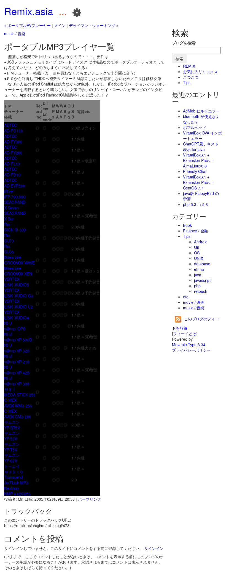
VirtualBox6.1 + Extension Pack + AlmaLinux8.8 (198, 160)
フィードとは (184, 333)
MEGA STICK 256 (20, 394)
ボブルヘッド (194, 127)
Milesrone (12, 257)
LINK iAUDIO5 (16, 284)
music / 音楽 (14, 33)
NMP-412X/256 (17, 493)
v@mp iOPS (14, 328)
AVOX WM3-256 (18, 405)
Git (196, 247)
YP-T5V (10, 449)
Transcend (13, 477)
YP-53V (10, 438)
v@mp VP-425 (16, 372)
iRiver (9, 191)
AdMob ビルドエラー (201, 111)
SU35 (9, 251)
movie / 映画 (194, 302)
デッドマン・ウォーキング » (94, 25)
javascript (202, 280)
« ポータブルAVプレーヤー (27, 25)
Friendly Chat (194, 171)
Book (187, 225)
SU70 (9, 240)
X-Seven (11, 207)
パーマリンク (89, 499)
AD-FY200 (13, 152)
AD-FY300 (13, 141)
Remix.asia (28, 11)
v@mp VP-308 (16, 383)
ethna (199, 269)
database (202, 263)
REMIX (189, 66)
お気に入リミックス (200, 71)
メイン (60, 25)
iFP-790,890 (14, 196)
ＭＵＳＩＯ (13, 471)
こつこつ (190, 77)
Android (201, 241)
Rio (7, 224)
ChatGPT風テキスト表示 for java (201, 146)
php (197, 285)
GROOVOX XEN (18, 273)
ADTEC (10, 125)
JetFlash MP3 (16, 482)
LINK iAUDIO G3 (18, 295)
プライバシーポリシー (191, 350)
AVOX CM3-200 (17, 416)
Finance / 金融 (195, 230)
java (197, 274)
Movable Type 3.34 (188, 344)
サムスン (12, 422)
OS (197, 252)
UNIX (198, 258)
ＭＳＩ (10, 389)
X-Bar (9, 218)
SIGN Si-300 (15, 229)
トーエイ (12, 466)
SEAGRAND (14, 202)
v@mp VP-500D (18, 339)
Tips (186, 82)
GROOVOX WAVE (19, 262)
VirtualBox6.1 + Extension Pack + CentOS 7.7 (198, 182)
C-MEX (10, 400)
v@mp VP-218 (16, 361)
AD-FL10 (12, 163)
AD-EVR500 (14, 185)
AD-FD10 (12, 174)
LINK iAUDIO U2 (18, 306)
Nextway (11, 488)
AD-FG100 (13, 130)
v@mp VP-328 (16, 350)
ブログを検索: (184, 42)
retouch (200, 291)
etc (185, 296)
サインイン (153, 548)
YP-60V (10, 460)
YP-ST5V (12, 427)
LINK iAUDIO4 (16, 317)
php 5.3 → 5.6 (195, 204)
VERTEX (11, 279)
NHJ (8, 323)
